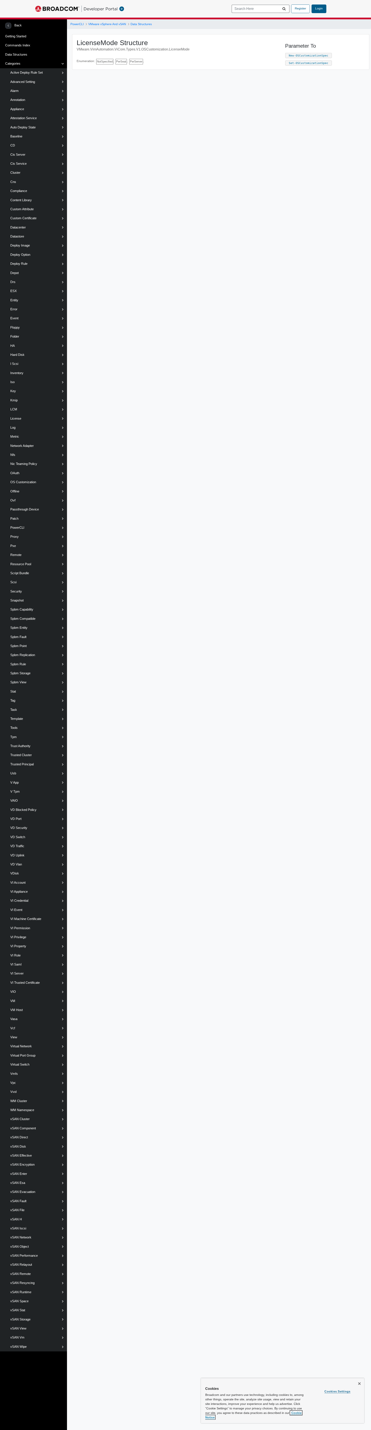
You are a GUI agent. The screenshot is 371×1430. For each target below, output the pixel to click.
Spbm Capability (21, 609)
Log (12, 427)
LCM (13, 409)
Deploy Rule (18, 263)
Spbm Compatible (22, 618)
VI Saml (15, 964)
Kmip (14, 400)
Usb (13, 773)
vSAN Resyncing (22, 1283)
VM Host (16, 1010)
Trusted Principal (22, 764)
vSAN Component (23, 1128)
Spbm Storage (20, 673)
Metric (14, 436)
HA (12, 345)
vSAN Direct (19, 1137)
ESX (13, 291)
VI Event (16, 910)
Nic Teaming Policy (23, 464)
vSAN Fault (18, 1201)
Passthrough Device (24, 509)
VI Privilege (18, 937)
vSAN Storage (20, 1319)
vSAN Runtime (20, 1292)
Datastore (17, 236)
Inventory (16, 373)
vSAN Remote (20, 1274)
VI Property (18, 946)
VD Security (18, 828)
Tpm (13, 737)
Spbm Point (18, 646)
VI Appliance (19, 891)
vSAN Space (19, 1301)
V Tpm (15, 791)
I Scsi (14, 363)
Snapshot (17, 600)
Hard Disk (17, 354)
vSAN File (17, 1210)
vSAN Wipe (18, 1346)
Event (14, 318)
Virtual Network (21, 1046)
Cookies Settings (337, 1391)
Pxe (13, 546)
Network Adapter (22, 446)
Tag (12, 700)
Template (16, 718)
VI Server (17, 973)
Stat (13, 691)
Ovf (12, 500)
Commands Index (17, 45)
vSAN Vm (17, 1337)
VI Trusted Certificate (25, 982)
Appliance (17, 109)
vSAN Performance (24, 1255)
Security (16, 591)
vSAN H (16, 1219)
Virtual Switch (19, 1064)
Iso (12, 382)
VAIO (14, 800)
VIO (13, 991)
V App (14, 782)
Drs (12, 282)
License (15, 418)
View (13, 1037)
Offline (14, 491)
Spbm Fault (18, 637)
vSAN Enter (18, 1174)
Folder (14, 336)
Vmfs (14, 1073)
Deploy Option (20, 254)
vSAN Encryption (22, 1164)
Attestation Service (23, 118)
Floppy (15, 327)
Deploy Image (20, 245)
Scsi (13, 582)
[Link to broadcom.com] (57, 9)
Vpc (13, 1082)
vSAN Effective (21, 1155)
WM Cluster (18, 1101)
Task (13, 709)
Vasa (13, 1019)
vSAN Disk (18, 1146)
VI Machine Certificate (25, 919)
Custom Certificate (23, 218)
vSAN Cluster (20, 1119)
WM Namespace (22, 1110)
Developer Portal (101, 8)
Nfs (12, 455)
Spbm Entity (18, 627)
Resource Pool (20, 564)
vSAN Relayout (21, 1264)
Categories (12, 63)
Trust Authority (20, 746)
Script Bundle (19, 573)
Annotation (17, 100)
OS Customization (23, 482)
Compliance (18, 191)
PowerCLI (17, 527)
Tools (14, 727)
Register (300, 8)
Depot (14, 273)
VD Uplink (17, 855)
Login (319, 8)
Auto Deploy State (23, 127)
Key (13, 391)
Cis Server (17, 154)
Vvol (13, 1091)
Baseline (16, 136)
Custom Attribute (22, 209)
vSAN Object (19, 1246)
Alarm (14, 91)
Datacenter (18, 227)
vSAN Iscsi (18, 1228)
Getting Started (15, 36)
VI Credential (19, 900)
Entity (14, 300)
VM (12, 1001)
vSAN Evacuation (22, 1192)
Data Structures (16, 54)
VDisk (14, 873)
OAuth (14, 473)
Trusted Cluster (21, 755)
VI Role (15, 955)
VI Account (18, 882)
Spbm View (18, 682)
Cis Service (18, 163)
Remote (15, 555)
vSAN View (18, 1328)
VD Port (15, 819)
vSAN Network (20, 1237)
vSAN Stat (17, 1310)
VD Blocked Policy (23, 810)
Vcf (12, 1028)
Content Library (21, 200)
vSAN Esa (17, 1183)
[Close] (359, 1383)
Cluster (15, 172)
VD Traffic (17, 846)
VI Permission (20, 928)
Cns (13, 182)
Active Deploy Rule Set (26, 72)
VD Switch (17, 837)
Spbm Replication (22, 655)
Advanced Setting (22, 82)
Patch (14, 518)
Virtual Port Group (22, 1055)
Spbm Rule (18, 664)
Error (13, 309)
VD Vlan (16, 864)
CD (12, 145)
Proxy (14, 536)
